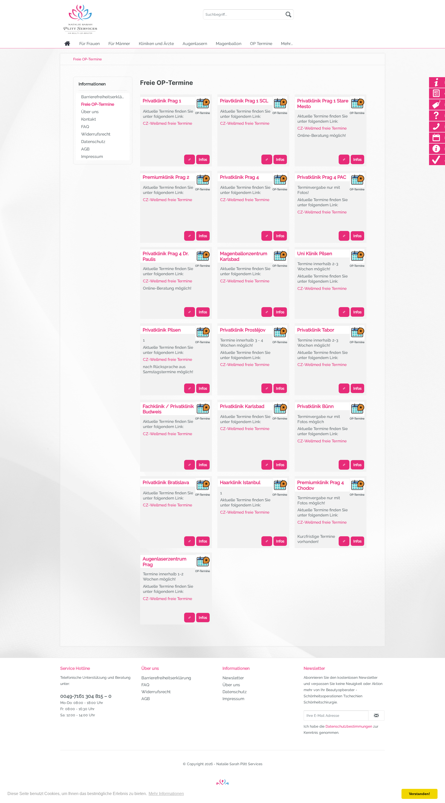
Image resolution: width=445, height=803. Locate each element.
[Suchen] (288, 14)
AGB (85, 149)
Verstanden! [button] (419, 794)
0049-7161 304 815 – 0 (86, 696)
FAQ (85, 126)
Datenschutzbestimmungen (349, 726)
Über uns (90, 111)
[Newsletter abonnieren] (376, 715)
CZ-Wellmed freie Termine (167, 123)
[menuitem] (248, 14)
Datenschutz (93, 141)
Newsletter (233, 677)
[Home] (67, 43)
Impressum (92, 156)
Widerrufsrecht (95, 134)
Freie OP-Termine (97, 104)
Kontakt (88, 119)
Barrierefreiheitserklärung (104, 96)
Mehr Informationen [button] (166, 793)
